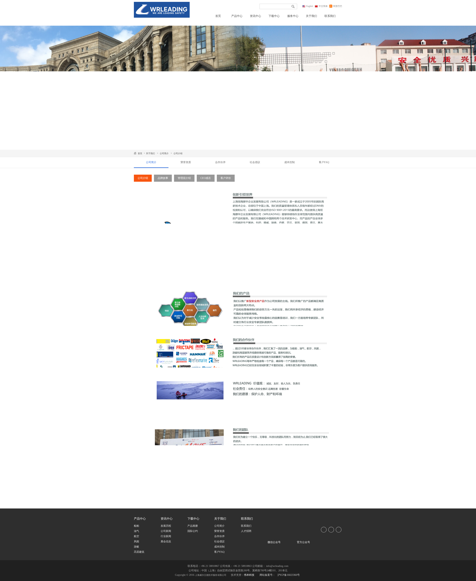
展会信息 (166, 541)
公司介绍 (177, 153)
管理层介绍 (184, 178)
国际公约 (192, 531)
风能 (136, 541)
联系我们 (330, 16)
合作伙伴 (220, 162)
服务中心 (292, 16)
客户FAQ (324, 162)
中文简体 (323, 6)
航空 (136, 536)
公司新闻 (166, 531)
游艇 (136, 546)
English (309, 6)
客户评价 (226, 178)
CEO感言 (205, 178)
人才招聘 (246, 531)
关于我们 (311, 16)
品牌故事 (163, 178)
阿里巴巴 (337, 6)
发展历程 (166, 525)
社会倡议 (255, 162)
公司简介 (164, 153)
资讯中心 (255, 16)
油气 (136, 531)
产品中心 (236, 16)
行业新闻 (166, 536)
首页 (218, 16)
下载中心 (274, 16)
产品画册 (192, 525)
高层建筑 (139, 551)
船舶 (136, 525)
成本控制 (289, 162)
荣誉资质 (186, 162)
